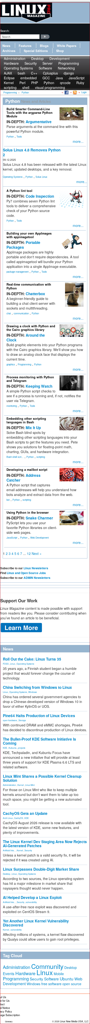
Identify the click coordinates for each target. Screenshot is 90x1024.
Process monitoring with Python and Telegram (30, 379)
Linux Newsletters (36, 568)
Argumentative (39, 121)
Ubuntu (66, 979)
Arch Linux (8, 818)
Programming (24, 364)
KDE (5, 747)
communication (21, 313)
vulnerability (31, 902)
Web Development (39, 537)
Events (8, 973)
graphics (10, 364)
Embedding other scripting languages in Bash (26, 420)
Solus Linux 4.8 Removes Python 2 (31, 152)
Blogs (44, 46)
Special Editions (36, 51)
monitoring (11, 406)
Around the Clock (25, 338)
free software (51, 983)
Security (28, 850)
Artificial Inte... (9, 850)
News (6, 46)
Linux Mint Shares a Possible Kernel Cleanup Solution (42, 778)
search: (4, 31)
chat (8, 313)
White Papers (66, 46)
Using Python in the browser (27, 512)
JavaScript (11, 537)
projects (21, 747)
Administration (9, 784)
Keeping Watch (39, 386)
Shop (60, 51)
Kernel (21, 784)
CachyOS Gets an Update (25, 813)
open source (71, 983)
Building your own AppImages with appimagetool (29, 235)
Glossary (8, 1021)
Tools (19, 136)
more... (78, 141)
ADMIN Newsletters (37, 577)
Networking (66, 68)
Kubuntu (13, 747)
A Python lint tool (19, 191)
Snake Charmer (39, 518)
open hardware (10, 720)
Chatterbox (35, 293)
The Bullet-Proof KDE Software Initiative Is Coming (39, 741)
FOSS (6, 663)
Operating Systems (18, 68)
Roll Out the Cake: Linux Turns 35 (32, 659)
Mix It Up (33, 427)
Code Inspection (40, 196)
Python (10, 136)
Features (25, 46)
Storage (22, 720)
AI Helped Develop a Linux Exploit (32, 897)
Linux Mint (30, 784)
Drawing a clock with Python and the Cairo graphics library (30, 328)
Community (47, 966)
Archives (8, 51)
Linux (12, 663)
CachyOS (18, 818)
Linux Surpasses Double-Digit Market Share (41, 869)
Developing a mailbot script (26, 469)
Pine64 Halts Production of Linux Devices (39, 715)
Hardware (25, 973)
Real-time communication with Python (28, 286)
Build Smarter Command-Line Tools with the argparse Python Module (29, 112)
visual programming (50, 87)
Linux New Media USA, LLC (74, 1021)
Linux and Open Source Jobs (26, 573)
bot (8, 499)
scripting (10, 87)
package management (17, 271)
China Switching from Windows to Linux (37, 687)
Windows (32, 691)
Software (45, 68)
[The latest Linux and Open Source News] (74, 92)
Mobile (59, 973)
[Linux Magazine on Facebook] (66, 92)
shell (25, 87)
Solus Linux (41, 176)
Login (84, 92)
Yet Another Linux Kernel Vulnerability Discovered (36, 923)
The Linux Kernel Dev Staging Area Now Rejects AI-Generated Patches (45, 843)
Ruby (80, 82)
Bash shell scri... (15, 457)
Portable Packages (23, 245)
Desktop (6, 873)
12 (29, 553)
